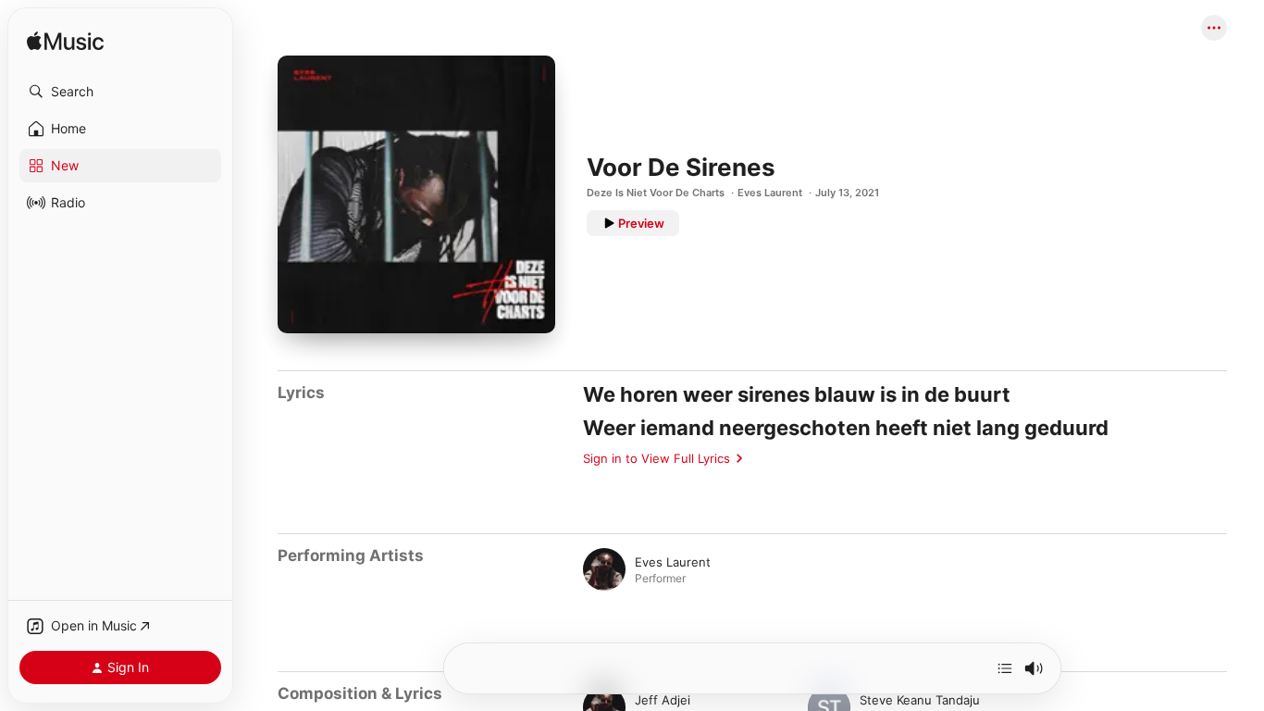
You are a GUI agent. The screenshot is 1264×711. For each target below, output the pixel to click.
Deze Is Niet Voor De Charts (656, 192)
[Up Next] (1005, 668)
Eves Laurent (769, 192)
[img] (65, 42)
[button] (120, 91)
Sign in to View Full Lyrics (656, 458)
